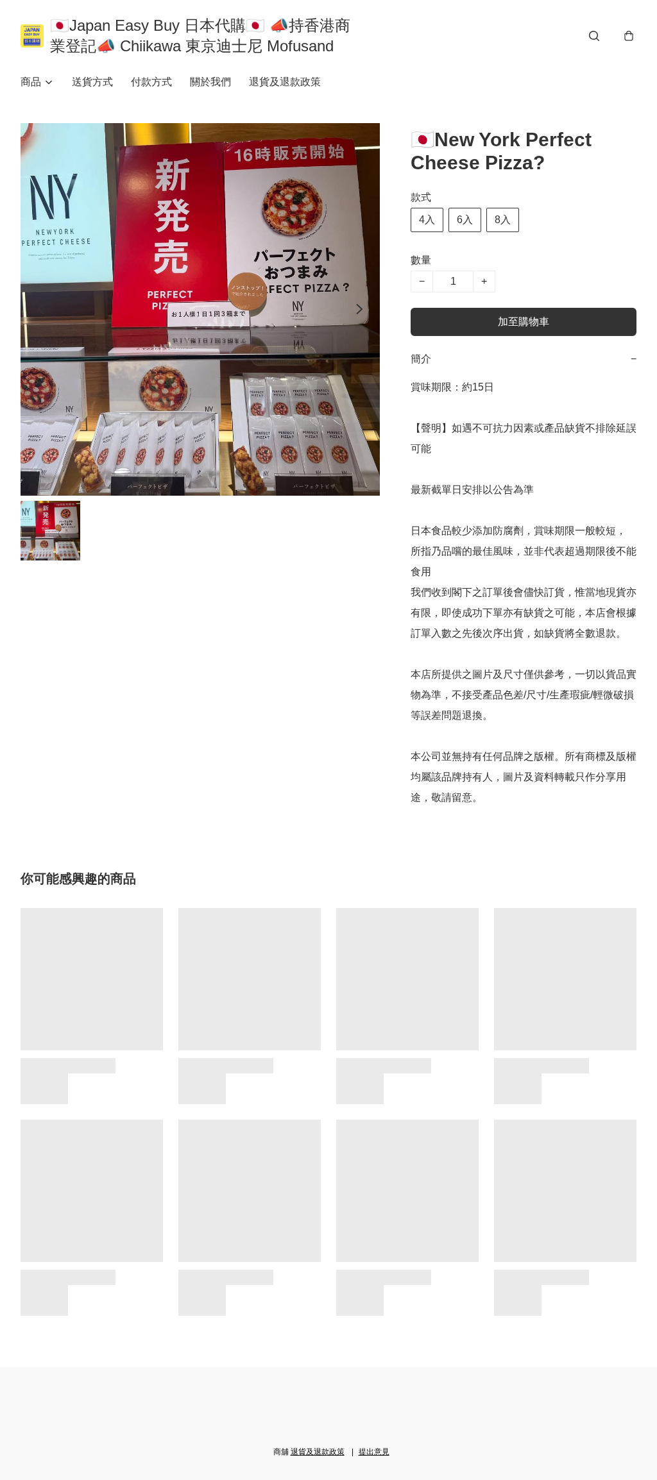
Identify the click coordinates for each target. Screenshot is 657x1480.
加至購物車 (523, 321)
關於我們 (210, 81)
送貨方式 (92, 81)
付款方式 (151, 81)
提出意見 (374, 1451)
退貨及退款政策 (285, 81)
